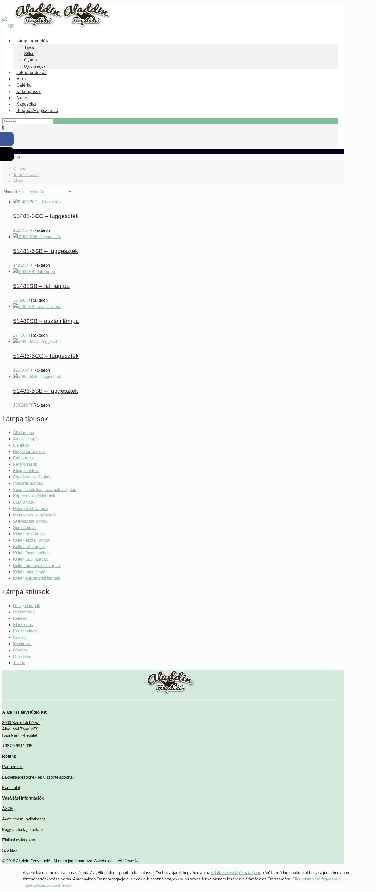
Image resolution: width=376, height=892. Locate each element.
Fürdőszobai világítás (32, 476)
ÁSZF (7, 808)
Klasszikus (23, 624)
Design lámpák (26, 605)
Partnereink (12, 766)
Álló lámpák (23, 432)
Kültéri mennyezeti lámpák (37, 565)
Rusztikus (22, 656)
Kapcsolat (11, 787)
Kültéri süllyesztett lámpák (36, 578)
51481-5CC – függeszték (46, 216)
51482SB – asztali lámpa (46, 321)
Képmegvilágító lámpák (34, 495)
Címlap (19, 168)
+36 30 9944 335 (17, 745)
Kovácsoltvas (25, 631)
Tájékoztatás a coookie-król (47, 885)
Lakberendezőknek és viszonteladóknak (38, 777)
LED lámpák (24, 502)
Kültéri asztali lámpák (32, 540)
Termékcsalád (26, 174)
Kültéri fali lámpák (29, 546)
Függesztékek (26, 470)
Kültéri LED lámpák (30, 559)
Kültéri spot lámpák (30, 571)
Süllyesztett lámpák (30, 521)
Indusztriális (24, 612)
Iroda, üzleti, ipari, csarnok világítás (44, 489)
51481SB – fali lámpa (41, 286)
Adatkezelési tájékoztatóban (236, 872)
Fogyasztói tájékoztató (22, 829)
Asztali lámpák (26, 439)
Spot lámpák (24, 527)
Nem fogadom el (326, 879)
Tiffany (19, 662)
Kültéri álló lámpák (29, 533)
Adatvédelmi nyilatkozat (23, 819)
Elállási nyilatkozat (18, 840)
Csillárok (21, 445)
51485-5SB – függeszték (45, 391)
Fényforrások (25, 464)
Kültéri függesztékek (31, 552)
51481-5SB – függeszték (45, 251)
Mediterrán (22, 643)
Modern (20, 650)
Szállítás (10, 850)
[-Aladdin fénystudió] (56, 25)
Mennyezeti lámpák (30, 508)
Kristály (20, 637)
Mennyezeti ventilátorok (34, 514)
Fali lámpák (23, 457)
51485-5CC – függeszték (46, 356)
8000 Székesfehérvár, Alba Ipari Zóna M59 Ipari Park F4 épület (22, 729)
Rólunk (9, 756)
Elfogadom (302, 879)
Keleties (20, 618)
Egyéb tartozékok (29, 451)
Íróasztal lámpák (28, 483)
